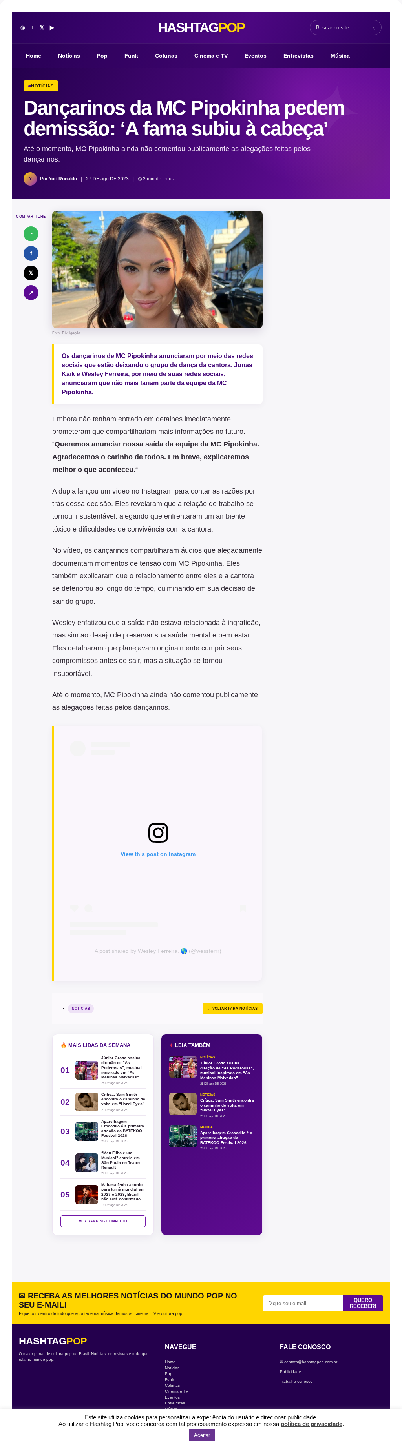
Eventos (256, 56)
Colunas (166, 56)
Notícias (69, 56)
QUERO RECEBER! (363, 1303)
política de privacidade (311, 1424)
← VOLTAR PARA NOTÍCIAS (233, 1009)
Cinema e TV (211, 56)
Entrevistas (298, 56)
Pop (102, 56)
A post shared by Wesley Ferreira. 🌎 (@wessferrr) (158, 951)
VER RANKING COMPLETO (103, 1221)
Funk (131, 56)
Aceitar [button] (202, 1435)
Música (340, 56)
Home (33, 56)
